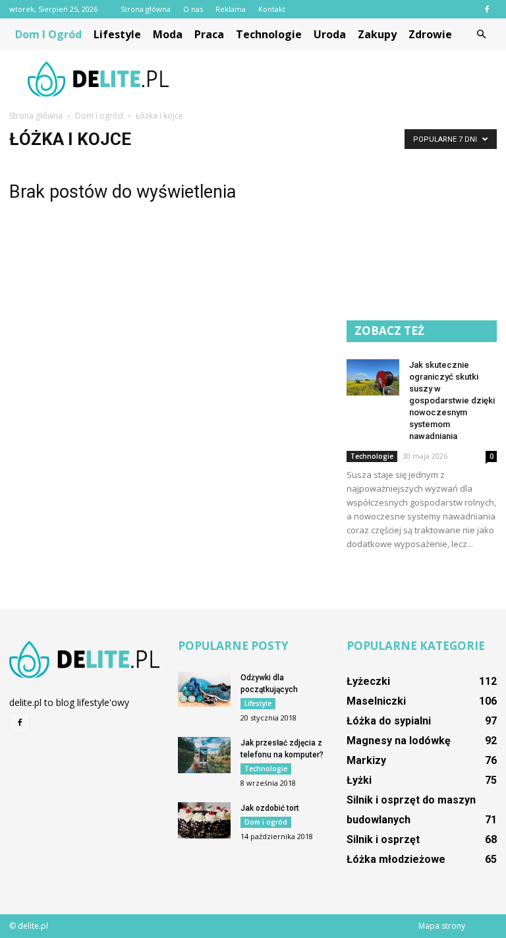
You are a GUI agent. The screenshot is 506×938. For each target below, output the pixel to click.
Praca (209, 34)
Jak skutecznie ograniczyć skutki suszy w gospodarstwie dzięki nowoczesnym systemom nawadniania (452, 400)
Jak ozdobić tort (269, 808)
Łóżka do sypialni (389, 721)
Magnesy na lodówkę (399, 740)
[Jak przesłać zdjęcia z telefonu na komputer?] (204, 755)
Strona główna (146, 9)
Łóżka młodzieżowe (396, 859)
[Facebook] (487, 9)
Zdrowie (430, 34)
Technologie (269, 34)
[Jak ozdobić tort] (204, 820)
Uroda (330, 34)
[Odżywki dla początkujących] (204, 689)
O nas (193, 9)
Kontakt (271, 9)
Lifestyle (117, 34)
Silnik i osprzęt (383, 839)
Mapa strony (441, 925)
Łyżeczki (368, 681)
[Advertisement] (342, 79)
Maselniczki (376, 701)
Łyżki (359, 780)
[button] (481, 34)
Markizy (366, 760)
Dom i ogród (48, 34)
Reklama (230, 9)
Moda (168, 34)
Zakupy (377, 34)
